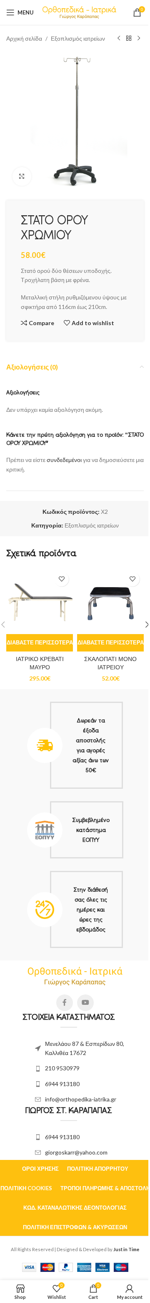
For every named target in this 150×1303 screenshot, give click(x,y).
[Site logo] (79, 11)
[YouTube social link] (85, 1002)
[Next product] (139, 39)
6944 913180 (62, 1083)
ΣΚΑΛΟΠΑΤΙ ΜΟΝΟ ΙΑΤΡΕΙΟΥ (110, 663)
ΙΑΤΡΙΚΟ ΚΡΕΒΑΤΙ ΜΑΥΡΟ (40, 663)
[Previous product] (119, 39)
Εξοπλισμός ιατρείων (78, 38)
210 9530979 (62, 1068)
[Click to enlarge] (21, 176)
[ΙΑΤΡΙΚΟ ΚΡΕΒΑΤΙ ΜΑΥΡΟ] (39, 601)
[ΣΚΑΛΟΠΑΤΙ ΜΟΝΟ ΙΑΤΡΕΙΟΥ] (110, 601)
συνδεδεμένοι (65, 459)
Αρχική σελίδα (24, 38)
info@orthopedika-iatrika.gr (80, 1099)
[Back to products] (129, 39)
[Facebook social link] (64, 1002)
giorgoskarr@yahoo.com (76, 1152)
